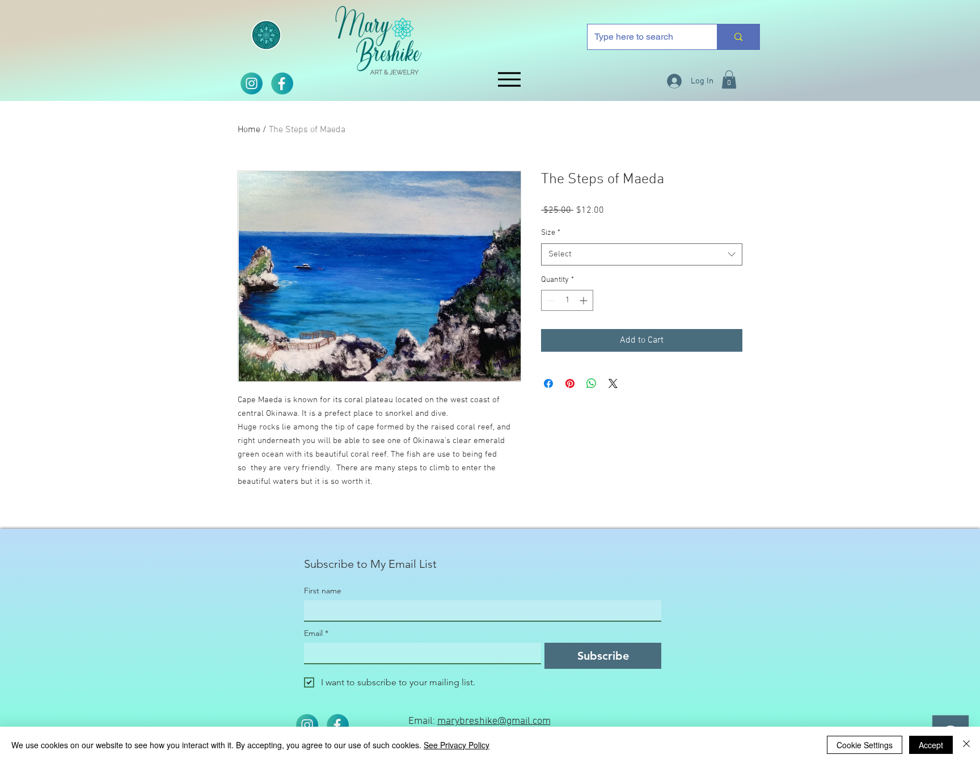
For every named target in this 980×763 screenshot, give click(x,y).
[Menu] (509, 79)
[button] (729, 79)
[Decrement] (550, 300)
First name (322, 591)
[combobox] (641, 254)
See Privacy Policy (456, 745)
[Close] (966, 745)
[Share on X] (613, 383)
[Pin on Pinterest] (570, 383)
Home (249, 130)
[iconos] (282, 83)
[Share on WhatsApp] (591, 383)
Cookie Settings (865, 745)
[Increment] (584, 300)
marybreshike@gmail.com (494, 721)
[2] (251, 83)
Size (550, 233)
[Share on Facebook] (548, 383)
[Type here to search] (738, 36)
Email (316, 633)
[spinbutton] (567, 300)
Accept (931, 745)
